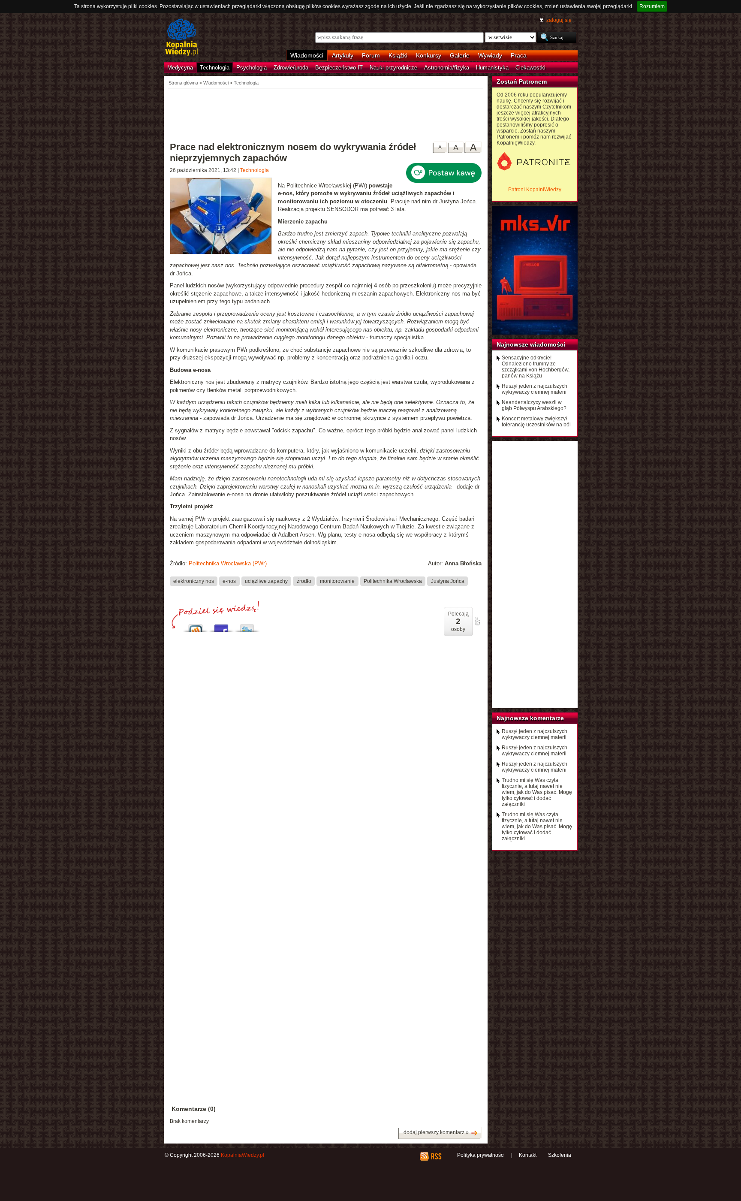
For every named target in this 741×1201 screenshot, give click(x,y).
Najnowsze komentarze (530, 718)
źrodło (304, 581)
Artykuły (342, 55)
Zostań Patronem (522, 81)
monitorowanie (337, 581)
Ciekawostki (530, 67)
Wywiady (490, 55)
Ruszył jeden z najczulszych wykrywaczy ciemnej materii (534, 389)
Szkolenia (559, 1155)
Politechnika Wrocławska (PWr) (228, 563)
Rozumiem (652, 6)
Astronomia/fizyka (446, 67)
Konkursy (428, 55)
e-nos (229, 581)
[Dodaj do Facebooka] (221, 626)
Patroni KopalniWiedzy (534, 190)
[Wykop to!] (195, 626)
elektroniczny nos (193, 581)
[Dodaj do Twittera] (247, 626)
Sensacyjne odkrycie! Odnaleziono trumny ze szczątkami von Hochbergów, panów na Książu (535, 367)
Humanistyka (492, 67)
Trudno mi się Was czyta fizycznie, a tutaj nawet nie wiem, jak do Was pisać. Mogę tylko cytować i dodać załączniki (537, 792)
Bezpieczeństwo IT (339, 67)
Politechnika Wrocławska (393, 581)
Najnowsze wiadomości (531, 344)
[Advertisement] (326, 112)
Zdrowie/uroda (291, 67)
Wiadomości (306, 55)
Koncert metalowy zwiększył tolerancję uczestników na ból (536, 422)
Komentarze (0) (194, 1108)
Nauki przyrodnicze (393, 67)
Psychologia (251, 67)
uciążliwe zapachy (266, 581)
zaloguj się (559, 20)
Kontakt (527, 1155)
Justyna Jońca (447, 581)
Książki (398, 55)
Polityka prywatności (481, 1155)
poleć (477, 621)
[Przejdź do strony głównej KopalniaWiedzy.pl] (181, 37)
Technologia (214, 67)
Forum (371, 55)
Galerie (460, 55)
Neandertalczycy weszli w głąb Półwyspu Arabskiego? (534, 405)
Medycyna (180, 67)
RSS (436, 1156)
